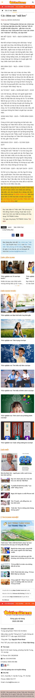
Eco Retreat (5, 600)
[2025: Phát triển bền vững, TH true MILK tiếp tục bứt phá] (5, 574)
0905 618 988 (17, 621)
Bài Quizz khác (9, 291)
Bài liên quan (8, 257)
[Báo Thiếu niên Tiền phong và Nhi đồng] (17, 2)
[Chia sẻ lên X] (17, 235)
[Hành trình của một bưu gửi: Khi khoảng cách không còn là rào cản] (5, 558)
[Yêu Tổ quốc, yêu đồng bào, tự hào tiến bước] (5, 502)
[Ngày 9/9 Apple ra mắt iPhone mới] (5, 495)
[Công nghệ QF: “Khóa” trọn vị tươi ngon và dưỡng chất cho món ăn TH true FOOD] (5, 582)
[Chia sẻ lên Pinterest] (21, 235)
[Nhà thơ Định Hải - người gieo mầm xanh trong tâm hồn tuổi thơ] (17, 462)
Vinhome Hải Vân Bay (18, 593)
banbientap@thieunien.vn (17, 251)
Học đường (19, 6)
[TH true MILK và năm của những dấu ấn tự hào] (5, 566)
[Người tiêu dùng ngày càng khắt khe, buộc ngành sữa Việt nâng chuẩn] (5, 550)
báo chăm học (19, 227)
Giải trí (27, 6)
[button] (33, 2)
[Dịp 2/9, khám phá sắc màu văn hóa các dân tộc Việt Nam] (5, 480)
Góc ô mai (8, 10)
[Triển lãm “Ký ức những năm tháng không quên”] (5, 509)
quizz (9, 227)
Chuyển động (9, 6)
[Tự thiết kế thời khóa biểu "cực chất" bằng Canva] (5, 487)
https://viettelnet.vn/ (16, 596)
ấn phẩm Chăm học (20, 194)
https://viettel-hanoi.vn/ (19, 590)
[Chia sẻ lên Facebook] (13, 235)
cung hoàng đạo (7, 230)
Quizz (15, 10)
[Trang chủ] (2, 10)
